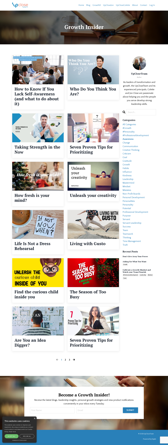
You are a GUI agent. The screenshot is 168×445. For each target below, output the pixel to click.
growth (126, 164)
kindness (127, 175)
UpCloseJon (108, 5)
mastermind (128, 183)
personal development (134, 197)
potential (127, 208)
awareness (128, 139)
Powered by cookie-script (19, 440)
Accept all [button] (11, 436)
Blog (88, 5)
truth (125, 245)
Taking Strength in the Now (37, 149)
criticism (127, 153)
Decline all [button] (27, 436)
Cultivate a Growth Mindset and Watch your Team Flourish (137, 271)
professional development (135, 212)
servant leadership (132, 223)
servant (126, 219)
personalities (129, 201)
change (126, 142)
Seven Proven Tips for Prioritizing (91, 149)
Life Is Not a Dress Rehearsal (32, 246)
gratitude (127, 161)
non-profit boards (131, 194)
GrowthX (97, 5)
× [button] (34, 418)
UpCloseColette (123, 5)
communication (130, 146)
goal (125, 157)
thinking (127, 237)
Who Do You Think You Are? (93, 91)
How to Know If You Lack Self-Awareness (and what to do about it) (37, 96)
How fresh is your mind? (32, 198)
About (135, 5)
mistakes (127, 190)
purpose (127, 215)
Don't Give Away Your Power (135, 256)
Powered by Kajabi (149, 439)
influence (127, 172)
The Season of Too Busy (88, 294)
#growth (127, 128)
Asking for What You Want (134, 262)
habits (126, 168)
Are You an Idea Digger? (30, 343)
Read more (12, 431)
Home (81, 5)
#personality (129, 132)
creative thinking (131, 150)
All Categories (129, 124)
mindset (126, 186)
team (125, 230)
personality (128, 205)
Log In (152, 5)
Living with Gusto (87, 243)
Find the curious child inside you (36, 294)
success (127, 226)
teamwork (128, 234)
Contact (143, 5)
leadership (128, 179)
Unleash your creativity (93, 195)
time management (132, 241)
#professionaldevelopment (136, 135)
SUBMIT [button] (130, 410)
